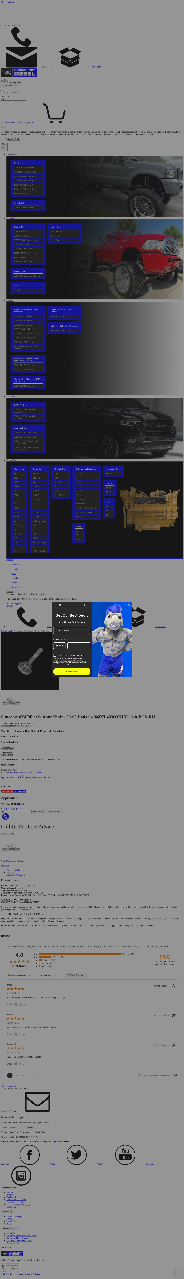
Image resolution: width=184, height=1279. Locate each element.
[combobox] (59, 645)
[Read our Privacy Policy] (88, 659)
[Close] (129, 605)
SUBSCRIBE (71, 671)
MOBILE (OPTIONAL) (60, 639)
